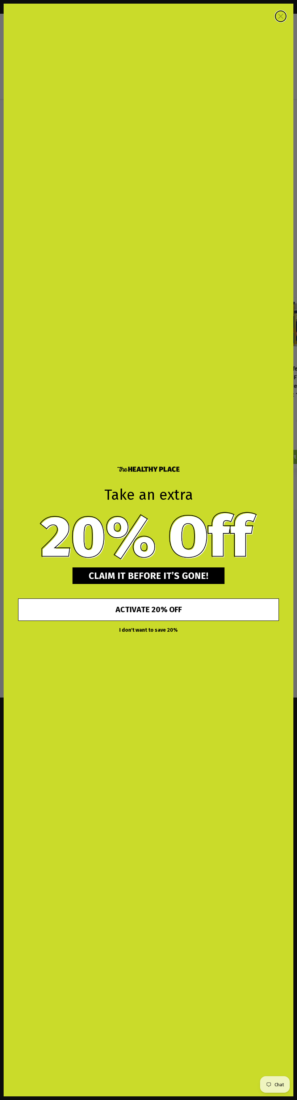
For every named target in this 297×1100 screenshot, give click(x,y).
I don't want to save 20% (148, 630)
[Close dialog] (280, 16)
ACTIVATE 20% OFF (149, 609)
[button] (148, 536)
